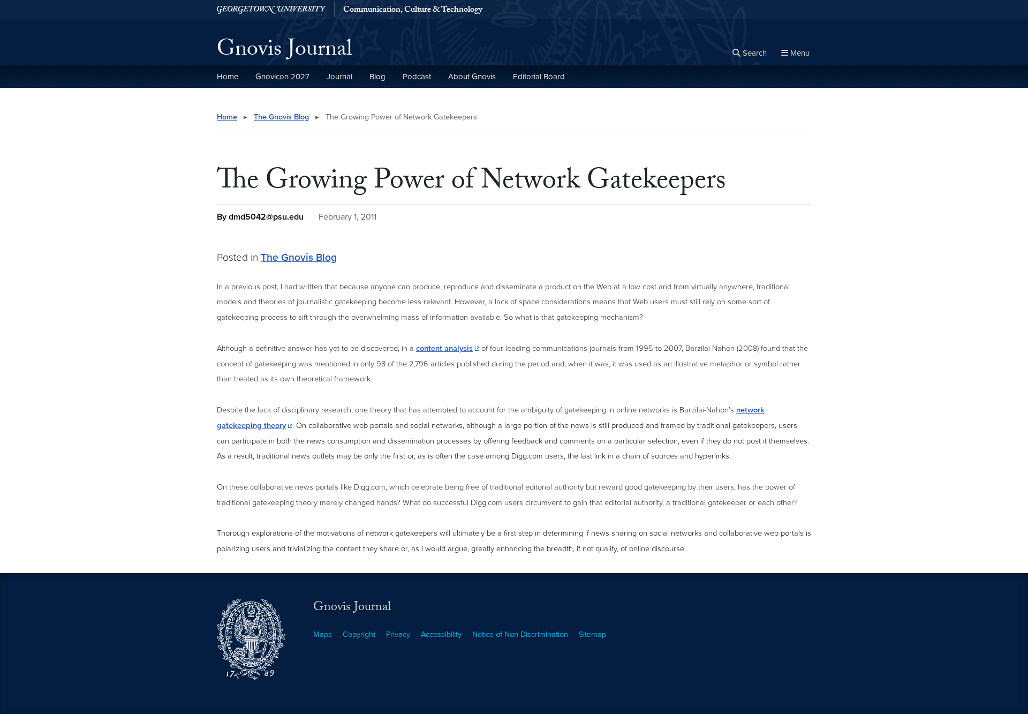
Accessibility (441, 634)
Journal (339, 76)
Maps (322, 634)
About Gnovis (472, 76)
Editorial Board (539, 76)
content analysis (444, 348)
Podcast (417, 76)
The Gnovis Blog (281, 117)
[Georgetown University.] (271, 9)
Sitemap (592, 634)
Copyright (359, 634)
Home (227, 76)
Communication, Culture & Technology (412, 10)
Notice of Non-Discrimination (520, 634)
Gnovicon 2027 (282, 76)
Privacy (398, 634)
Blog (377, 76)
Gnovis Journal (284, 51)
